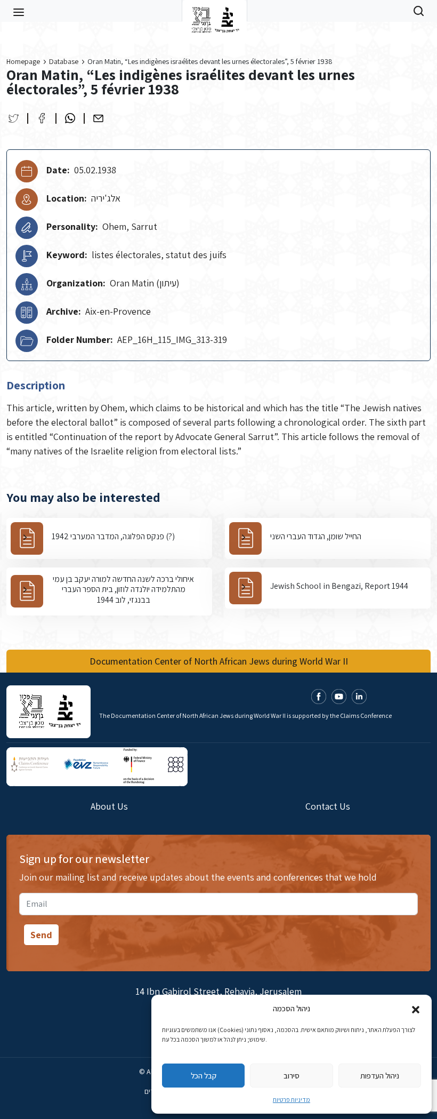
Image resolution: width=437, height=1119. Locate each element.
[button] (415, 1008)
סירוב (292, 1075)
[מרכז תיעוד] (214, 10)
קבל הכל (203, 1075)
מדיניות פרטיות (291, 1100)
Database (63, 61)
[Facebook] (42, 118)
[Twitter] (14, 118)
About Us (109, 806)
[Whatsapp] (70, 118)
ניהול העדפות (379, 1075)
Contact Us (327, 806)
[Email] (98, 118)
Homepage (23, 61)
